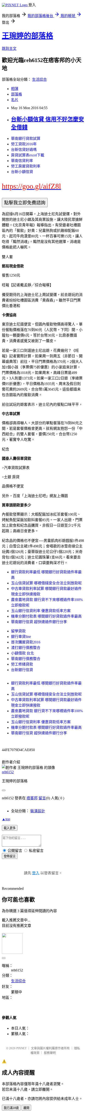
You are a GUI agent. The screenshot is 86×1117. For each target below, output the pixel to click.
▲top (6, 819)
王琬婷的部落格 (27, 36)
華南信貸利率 (22, 161)
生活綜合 (39, 79)
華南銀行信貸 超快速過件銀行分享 (39, 622)
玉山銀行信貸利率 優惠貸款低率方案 (41, 611)
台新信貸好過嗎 (24, 150)
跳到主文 (9, 49)
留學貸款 (18, 631)
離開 (26, 1108)
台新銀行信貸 (22, 670)
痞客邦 (32, 798)
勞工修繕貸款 (22, 664)
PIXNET (21, 1048)
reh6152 (8, 772)
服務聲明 (50, 1052)
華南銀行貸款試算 (25, 138)
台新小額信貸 (22, 172)
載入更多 (10, 828)
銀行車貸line (21, 637)
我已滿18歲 (11, 1108)
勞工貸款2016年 (24, 144)
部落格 (16, 94)
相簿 (14, 89)
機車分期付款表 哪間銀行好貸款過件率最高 (46, 616)
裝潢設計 (37, 811)
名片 (14, 100)
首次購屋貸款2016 (25, 642)
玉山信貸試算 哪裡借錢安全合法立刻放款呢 (46, 583)
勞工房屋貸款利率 (25, 166)
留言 (42, 798)
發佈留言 (10, 856)
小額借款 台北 (22, 653)
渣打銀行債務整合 (25, 648)
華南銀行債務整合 (25, 659)
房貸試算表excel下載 (27, 155)
